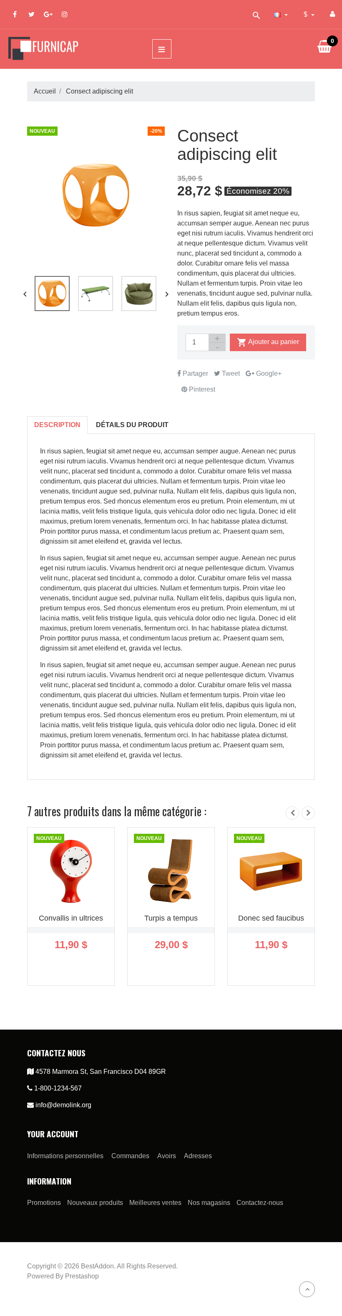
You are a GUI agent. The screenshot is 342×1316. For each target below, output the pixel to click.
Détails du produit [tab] (132, 424)
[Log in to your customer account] (332, 14)
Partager (194, 373)
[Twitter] (31, 14)
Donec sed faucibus (271, 918)
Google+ (268, 373)
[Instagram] (64, 14)
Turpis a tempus (171, 918)
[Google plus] (47, 14)
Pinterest (201, 389)
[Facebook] (14, 14)
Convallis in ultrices (71, 918)
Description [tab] (57, 424)
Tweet (230, 373)
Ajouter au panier (268, 342)
